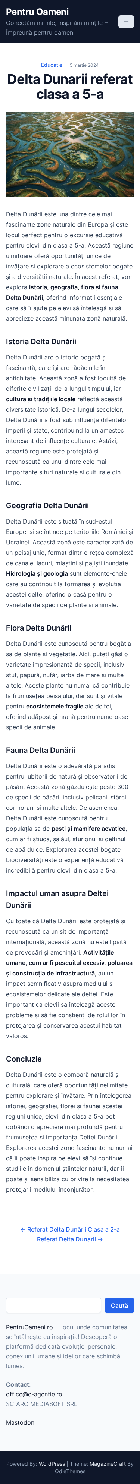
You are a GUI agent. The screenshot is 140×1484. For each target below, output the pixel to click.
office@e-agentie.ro (34, 1394)
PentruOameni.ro (29, 1327)
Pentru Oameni (37, 11)
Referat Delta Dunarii (70, 1239)
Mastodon (20, 1422)
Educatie (51, 65)
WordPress (52, 1464)
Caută (119, 1305)
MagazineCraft (108, 1464)
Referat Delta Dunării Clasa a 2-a (70, 1229)
